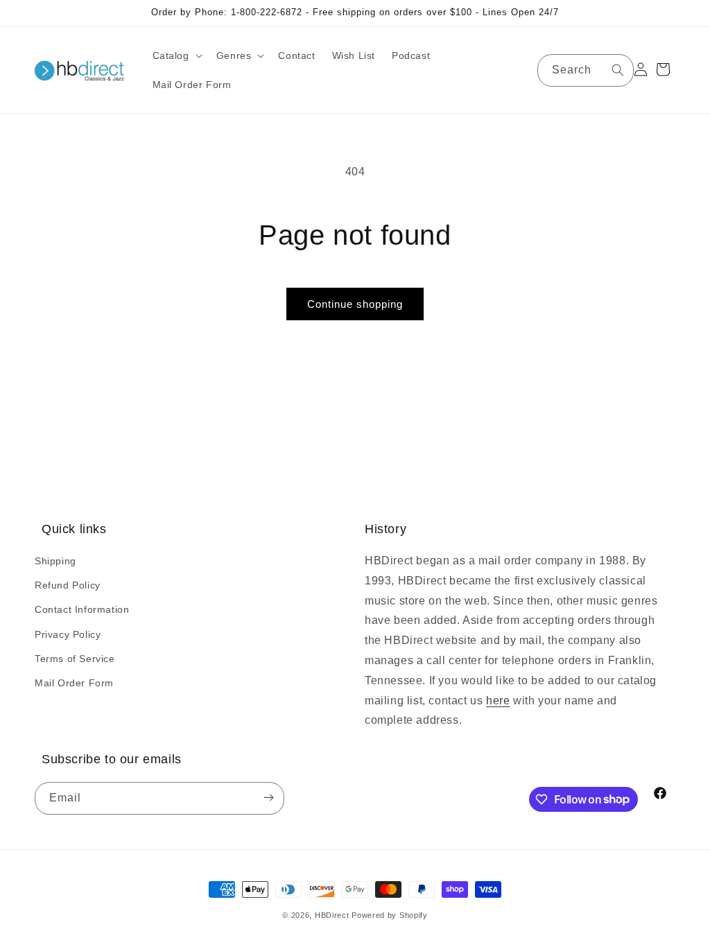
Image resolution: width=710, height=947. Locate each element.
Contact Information (82, 609)
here (498, 700)
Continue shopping (355, 304)
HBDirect (332, 915)
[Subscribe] (268, 798)
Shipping (55, 560)
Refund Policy (68, 585)
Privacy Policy (68, 634)
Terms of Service (75, 658)
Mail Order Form (74, 682)
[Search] (618, 70)
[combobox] (585, 70)
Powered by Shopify (390, 915)
